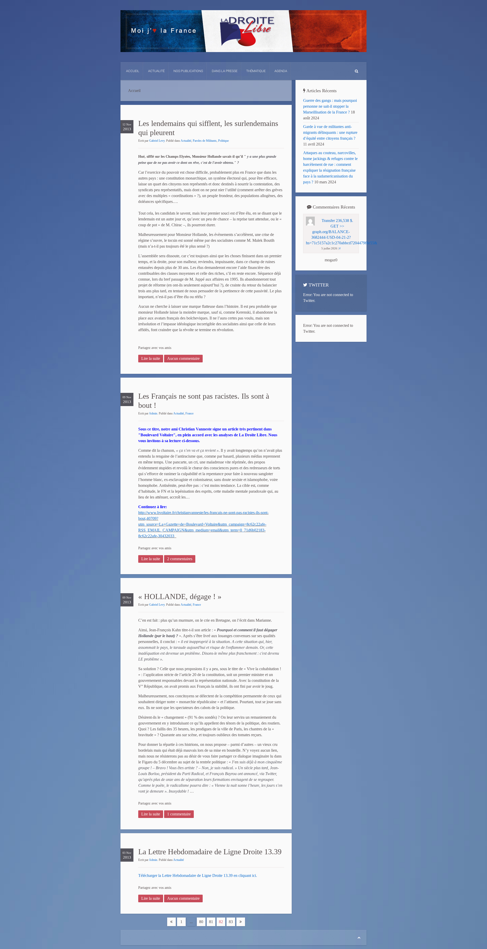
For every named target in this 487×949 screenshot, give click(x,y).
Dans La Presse (224, 71)
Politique (223, 140)
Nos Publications (188, 71)
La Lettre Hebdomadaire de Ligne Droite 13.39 (210, 851)
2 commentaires (179, 559)
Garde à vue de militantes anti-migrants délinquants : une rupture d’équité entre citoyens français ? (330, 132)
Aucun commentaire (183, 358)
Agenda (280, 71)
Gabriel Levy (157, 140)
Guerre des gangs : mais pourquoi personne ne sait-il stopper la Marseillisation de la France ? (330, 106)
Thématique (256, 71)
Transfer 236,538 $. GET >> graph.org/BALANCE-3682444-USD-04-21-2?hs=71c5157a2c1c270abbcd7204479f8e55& (341, 231)
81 (211, 922)
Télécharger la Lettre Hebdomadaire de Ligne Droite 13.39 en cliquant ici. (197, 875)
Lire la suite (150, 358)
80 (201, 922)
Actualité (156, 71)
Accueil (132, 71)
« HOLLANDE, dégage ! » (179, 596)
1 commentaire (179, 814)
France (189, 413)
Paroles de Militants (205, 140)
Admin (153, 413)
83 (231, 922)
